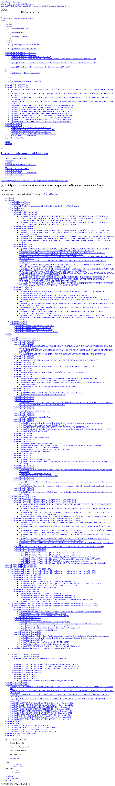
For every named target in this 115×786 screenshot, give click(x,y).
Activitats (8, 40)
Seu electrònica (9, 6)
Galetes (8, 780)
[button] (9, 26)
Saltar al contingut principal (10, 2)
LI (6, 69)
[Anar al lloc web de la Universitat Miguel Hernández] (17, 4)
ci (10, 77)
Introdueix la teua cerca (30, 12)
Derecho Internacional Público (24, 153)
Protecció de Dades (12, 778)
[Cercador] (69, 6)
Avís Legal (9, 776)
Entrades (17, 764)
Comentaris (18, 766)
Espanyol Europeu (50, 194)
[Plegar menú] (2, 148)
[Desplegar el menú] (4, 8)
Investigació (9, 24)
